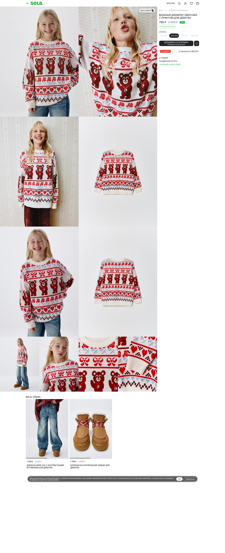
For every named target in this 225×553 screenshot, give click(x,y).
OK (179, 479)
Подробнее (190, 479)
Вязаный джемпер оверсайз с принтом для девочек (178, 16)
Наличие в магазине (170, 64)
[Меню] (27, 3)
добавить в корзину (176, 43)
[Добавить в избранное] (196, 43)
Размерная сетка (168, 61)
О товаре (163, 58)
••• (166, 10)
